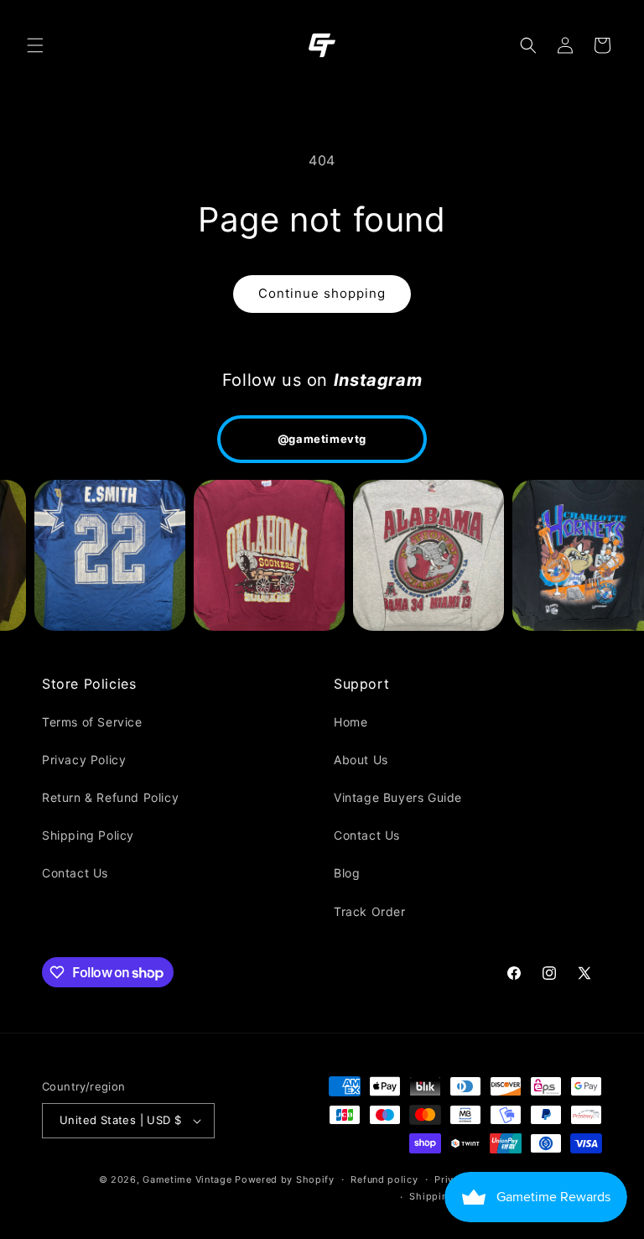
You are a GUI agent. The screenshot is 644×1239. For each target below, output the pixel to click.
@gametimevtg (322, 438)
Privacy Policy (84, 759)
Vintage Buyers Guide (398, 797)
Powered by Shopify (285, 1179)
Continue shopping (322, 293)
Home (350, 722)
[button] (35, 45)
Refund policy (384, 1179)
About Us (361, 759)
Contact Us (75, 873)
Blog (347, 873)
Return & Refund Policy (110, 797)
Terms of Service (92, 722)
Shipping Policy (88, 835)
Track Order (370, 911)
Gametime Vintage (187, 1179)
